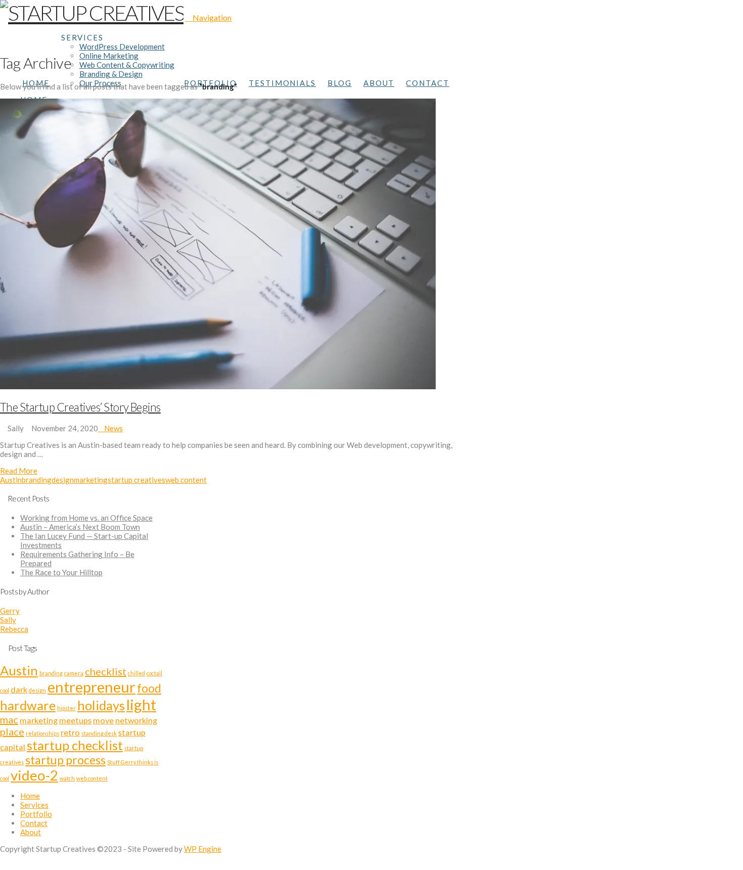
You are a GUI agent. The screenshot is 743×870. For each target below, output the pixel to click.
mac (9, 719)
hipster (66, 708)
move (103, 720)
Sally (8, 619)
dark (19, 689)
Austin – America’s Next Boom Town (80, 526)
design (63, 479)
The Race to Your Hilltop (61, 572)
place (12, 731)
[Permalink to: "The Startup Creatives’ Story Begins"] (218, 386)
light (141, 704)
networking (136, 720)
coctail (154, 673)
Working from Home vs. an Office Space (86, 517)
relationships (42, 733)
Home (30, 795)
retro (70, 732)
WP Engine (202, 848)
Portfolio (36, 813)
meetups (75, 720)
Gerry (10, 610)
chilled (136, 673)
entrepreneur (91, 687)
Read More (18, 470)
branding (37, 479)
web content (186, 479)
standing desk (99, 733)
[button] (208, 17)
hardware (28, 705)
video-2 (34, 775)
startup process (65, 760)
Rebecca (14, 628)
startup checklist (75, 745)
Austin (11, 479)
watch (67, 778)
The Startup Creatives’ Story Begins (80, 407)
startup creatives (136, 479)
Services (34, 804)
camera (73, 673)
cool (4, 690)
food (149, 688)
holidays (101, 705)
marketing (91, 479)
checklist (105, 671)
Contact (34, 823)
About (30, 832)
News (113, 428)
